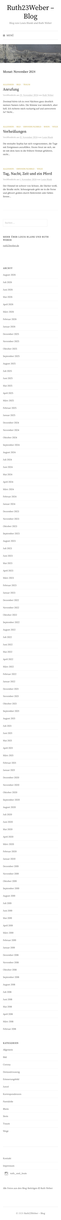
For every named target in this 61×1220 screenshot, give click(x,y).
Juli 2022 (7, 637)
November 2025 (11, 341)
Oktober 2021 (10, 703)
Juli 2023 (7, 548)
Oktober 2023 (10, 526)
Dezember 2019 (11, 866)
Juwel (6, 1086)
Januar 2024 (9, 504)
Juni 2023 (8, 555)
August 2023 (9, 541)
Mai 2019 (7, 918)
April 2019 (8, 925)
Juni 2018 (7, 999)
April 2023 (8, 570)
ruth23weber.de (11, 245)
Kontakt (7, 1158)
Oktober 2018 (10, 969)
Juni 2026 (8, 289)
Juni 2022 (8, 644)
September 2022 (11, 622)
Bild (18, 84)
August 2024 (9, 452)
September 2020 (11, 799)
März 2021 (8, 755)
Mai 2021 (7, 740)
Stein (5, 1116)
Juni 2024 (8, 467)
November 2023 (11, 518)
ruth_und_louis (18, 1173)
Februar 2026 (10, 319)
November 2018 (11, 962)
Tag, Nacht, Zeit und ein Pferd (27, 173)
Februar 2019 (9, 940)
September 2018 (11, 977)
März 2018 (8, 1021)
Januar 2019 (9, 947)
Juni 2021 (7, 733)
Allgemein (8, 84)
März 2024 (8, 489)
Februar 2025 (9, 408)
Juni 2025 (8, 378)
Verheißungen (14, 131)
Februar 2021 (9, 762)
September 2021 (11, 711)
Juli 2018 (7, 992)
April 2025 (8, 393)
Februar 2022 (9, 674)
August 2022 (9, 629)
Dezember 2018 (11, 955)
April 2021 (8, 748)
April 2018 (8, 1014)
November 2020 (11, 785)
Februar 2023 (9, 585)
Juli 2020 (7, 814)
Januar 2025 (9, 415)
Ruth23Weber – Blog (30, 12)
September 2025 (11, 356)
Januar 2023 (9, 592)
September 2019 (11, 888)
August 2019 (9, 895)
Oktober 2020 (10, 792)
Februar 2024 (9, 496)
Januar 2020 (9, 858)
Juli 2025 (7, 371)
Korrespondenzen (12, 1094)
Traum (26, 84)
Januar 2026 (9, 326)
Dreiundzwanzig (11, 1072)
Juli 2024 (7, 459)
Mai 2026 (7, 297)
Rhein (47, 126)
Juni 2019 (7, 910)
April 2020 (8, 836)
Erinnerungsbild (32, 126)
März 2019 (8, 932)
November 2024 (11, 430)
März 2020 (8, 844)
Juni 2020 (8, 821)
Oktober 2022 (10, 614)
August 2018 (9, 984)
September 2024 (11, 444)
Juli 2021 (7, 725)
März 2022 (8, 666)
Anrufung (11, 89)
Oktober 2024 (10, 437)
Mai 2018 (7, 1006)
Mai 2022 (7, 651)
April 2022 (8, 659)
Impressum (8, 1165)
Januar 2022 (9, 681)
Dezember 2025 (11, 334)
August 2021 (9, 718)
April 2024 (8, 481)
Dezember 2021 (11, 688)
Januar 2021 (9, 770)
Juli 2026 (7, 282)
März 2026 (8, 311)
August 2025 (9, 363)
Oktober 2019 (10, 881)
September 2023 (11, 533)
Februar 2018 (9, 1029)
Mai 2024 (7, 474)
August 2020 (9, 807)
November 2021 (11, 696)
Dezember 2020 (11, 777)
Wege (55, 126)
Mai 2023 (7, 563)
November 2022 (11, 607)
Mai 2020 (7, 829)
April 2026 (8, 304)
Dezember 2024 (11, 422)
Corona (7, 1064)
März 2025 (8, 400)
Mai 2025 (7, 385)
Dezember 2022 (11, 600)
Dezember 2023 (11, 511)
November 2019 (11, 873)
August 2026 (9, 274)
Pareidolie (8, 1101)
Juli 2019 (7, 903)
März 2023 (8, 577)
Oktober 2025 (10, 348)
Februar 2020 (10, 851)
